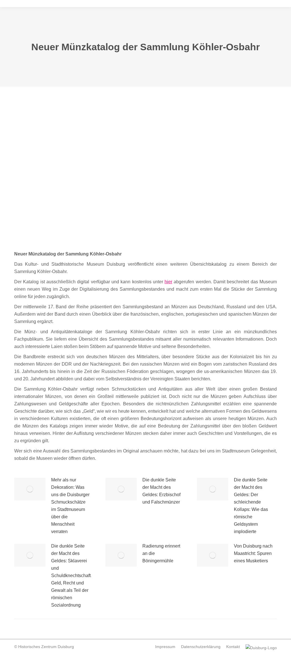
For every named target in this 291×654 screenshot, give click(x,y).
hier (168, 281)
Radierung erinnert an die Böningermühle (161, 553)
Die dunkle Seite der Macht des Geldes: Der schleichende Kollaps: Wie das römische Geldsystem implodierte (251, 505)
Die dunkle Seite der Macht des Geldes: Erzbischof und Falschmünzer (161, 490)
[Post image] (29, 489)
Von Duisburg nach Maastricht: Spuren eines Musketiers (253, 553)
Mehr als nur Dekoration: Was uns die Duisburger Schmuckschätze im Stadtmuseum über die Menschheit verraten (70, 505)
